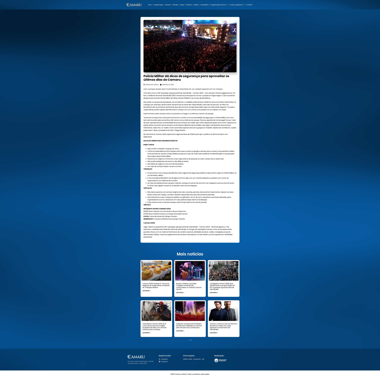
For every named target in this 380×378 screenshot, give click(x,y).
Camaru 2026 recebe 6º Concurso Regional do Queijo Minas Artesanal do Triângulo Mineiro (156, 285)
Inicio (150, 5)
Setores (168, 5)
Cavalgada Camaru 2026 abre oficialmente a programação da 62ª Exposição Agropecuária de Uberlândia (222, 286)
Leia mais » (146, 291)
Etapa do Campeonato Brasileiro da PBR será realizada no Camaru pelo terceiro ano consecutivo (189, 326)
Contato (249, 5)
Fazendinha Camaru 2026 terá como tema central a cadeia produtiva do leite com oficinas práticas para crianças (154, 327)
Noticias (189, 5)
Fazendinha (205, 5)
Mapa (182, 5)
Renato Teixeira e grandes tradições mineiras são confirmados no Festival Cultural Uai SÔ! (188, 286)
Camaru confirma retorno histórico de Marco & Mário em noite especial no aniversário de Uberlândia (223, 327)
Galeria (196, 5)
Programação (158, 5)
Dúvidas (175, 5)
